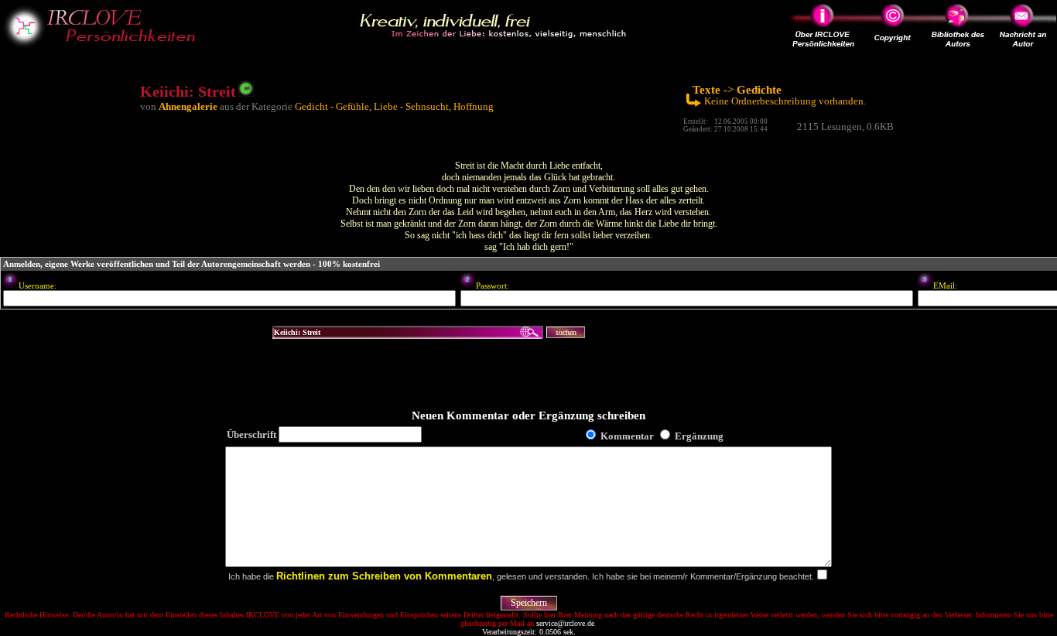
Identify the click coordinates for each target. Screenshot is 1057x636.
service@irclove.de (565, 623)
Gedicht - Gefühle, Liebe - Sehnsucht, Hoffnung (394, 106)
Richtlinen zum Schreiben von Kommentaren (384, 576)
